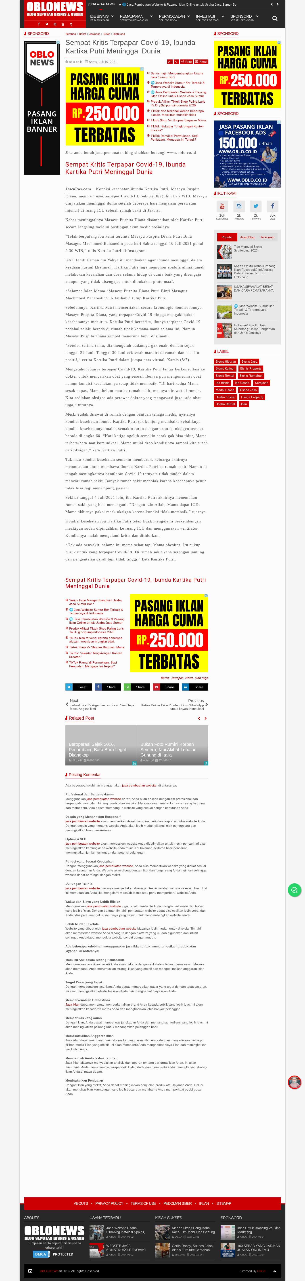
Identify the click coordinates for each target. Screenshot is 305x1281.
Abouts (81, 1203)
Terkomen (267, 237)
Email (203, 61)
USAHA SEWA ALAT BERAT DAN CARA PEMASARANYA (254, 288)
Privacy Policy (109, 1203)
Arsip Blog (247, 237)
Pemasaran (134, 17)
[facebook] (38, 24)
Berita (165, 678)
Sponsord (242, 17)
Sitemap (223, 1203)
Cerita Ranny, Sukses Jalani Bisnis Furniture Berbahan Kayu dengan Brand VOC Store (192, 1252)
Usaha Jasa (248, 390)
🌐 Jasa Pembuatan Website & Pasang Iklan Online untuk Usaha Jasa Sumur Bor (180, 4)
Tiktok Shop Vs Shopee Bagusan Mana (178, 120)
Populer (227, 237)
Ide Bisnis (222, 383)
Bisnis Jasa (249, 361)
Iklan (204, 1203)
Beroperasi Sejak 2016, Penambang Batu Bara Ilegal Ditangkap (97, 749)
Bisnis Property (250, 368)
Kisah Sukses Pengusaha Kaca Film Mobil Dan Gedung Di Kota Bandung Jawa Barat (193, 1232)
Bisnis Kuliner (225, 368)
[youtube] (63, 24)
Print (188, 61)
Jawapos (177, 678)
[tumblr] (71, 24)
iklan (243, 404)
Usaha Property (252, 397)
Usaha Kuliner (226, 397)
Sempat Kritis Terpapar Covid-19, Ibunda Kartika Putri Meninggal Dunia (125, 168)
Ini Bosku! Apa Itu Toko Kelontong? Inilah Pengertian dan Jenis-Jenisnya (254, 328)
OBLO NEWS (49, 1271)
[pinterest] (54, 24)
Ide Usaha (242, 383)
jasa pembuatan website (139, 785)
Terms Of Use (143, 1203)
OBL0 (261, 1271)
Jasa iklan (72, 1004)
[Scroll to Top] (275, 1271)
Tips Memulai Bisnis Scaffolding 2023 (248, 248)
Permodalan (172, 17)
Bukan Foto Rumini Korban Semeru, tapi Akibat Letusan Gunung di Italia (168, 749)
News (189, 678)
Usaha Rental (225, 404)
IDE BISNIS (99, 17)
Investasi (207, 17)
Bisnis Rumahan (251, 375)
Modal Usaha (225, 390)
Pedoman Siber (177, 1203)
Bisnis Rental (225, 375)
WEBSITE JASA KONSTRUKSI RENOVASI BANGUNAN (126, 1250)
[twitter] (46, 24)
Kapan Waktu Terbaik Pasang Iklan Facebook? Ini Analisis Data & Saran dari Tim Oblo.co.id (255, 271)
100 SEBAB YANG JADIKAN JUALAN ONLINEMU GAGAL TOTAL (258, 1250)
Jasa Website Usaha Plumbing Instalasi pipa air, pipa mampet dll (125, 1232)
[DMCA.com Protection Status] (54, 1254)
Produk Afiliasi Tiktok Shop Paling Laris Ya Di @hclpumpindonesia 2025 (178, 103)
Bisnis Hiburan (226, 361)
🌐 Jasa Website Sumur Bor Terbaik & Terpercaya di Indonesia (178, 84)
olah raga (201, 678)
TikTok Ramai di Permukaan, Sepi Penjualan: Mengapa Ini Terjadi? (174, 137)
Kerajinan (261, 383)
